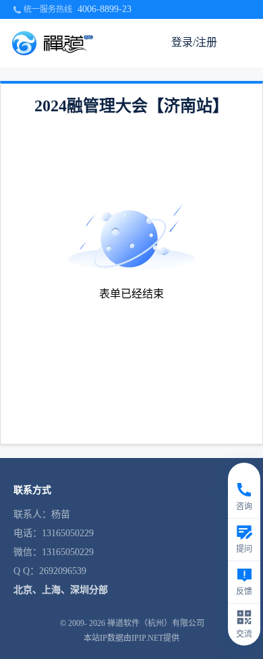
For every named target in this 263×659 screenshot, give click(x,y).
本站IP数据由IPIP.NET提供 (131, 638)
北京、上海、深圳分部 (60, 590)
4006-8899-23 (105, 9)
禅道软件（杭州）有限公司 (155, 623)
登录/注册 (194, 42)
